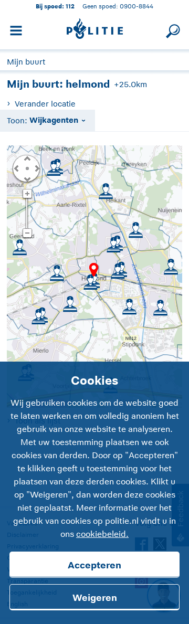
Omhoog (26, 158)
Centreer (26, 168)
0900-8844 (136, 6)
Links (16, 168)
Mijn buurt (26, 62)
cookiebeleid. (102, 534)
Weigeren (94, 598)
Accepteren (94, 565)
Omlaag (26, 178)
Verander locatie (45, 104)
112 (70, 6)
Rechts (36, 168)
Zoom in (27, 194)
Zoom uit (27, 233)
